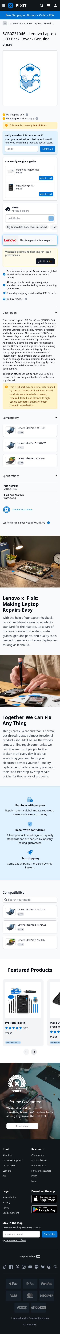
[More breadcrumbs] (5, 23)
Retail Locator (38, 1165)
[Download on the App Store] (44, 1199)
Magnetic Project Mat (27, 169)
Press (34, 1175)
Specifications (11, 476)
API (4, 1175)
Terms (6, 1207)
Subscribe (49, 1234)
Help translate (27, 1256)
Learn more (22, 1126)
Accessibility (9, 1197)
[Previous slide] (26, 1052)
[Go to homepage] (18, 5)
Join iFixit (45, 261)
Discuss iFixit (9, 1165)
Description (10, 312)
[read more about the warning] (48, 522)
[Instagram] (24, 1267)
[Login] (55, 5)
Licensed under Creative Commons (30, 1318)
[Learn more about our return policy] (25, 299)
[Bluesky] (42, 1267)
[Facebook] (11, 1267)
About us (7, 1155)
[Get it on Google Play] (44, 1209)
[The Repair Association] (55, 1267)
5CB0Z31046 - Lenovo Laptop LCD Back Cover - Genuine (30, 23)
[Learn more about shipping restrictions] (27, 114)
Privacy (6, 1202)
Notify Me (47, 148)
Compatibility (11, 418)
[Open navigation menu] (4, 5)
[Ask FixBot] (51, 218)
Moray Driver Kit (24, 185)
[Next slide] (34, 1052)
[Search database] (41, 5)
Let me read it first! (15, 1240)
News (34, 1181)
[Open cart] (48, 5)
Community (37, 1155)
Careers (7, 1170)
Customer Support (12, 1160)
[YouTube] (30, 1267)
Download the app (43, 1191)
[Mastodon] (37, 1267)
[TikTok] (5, 1267)
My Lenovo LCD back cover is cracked (27, 226)
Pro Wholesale (39, 1160)
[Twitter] (17, 1267)
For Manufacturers (41, 1170)
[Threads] (49, 1267)
